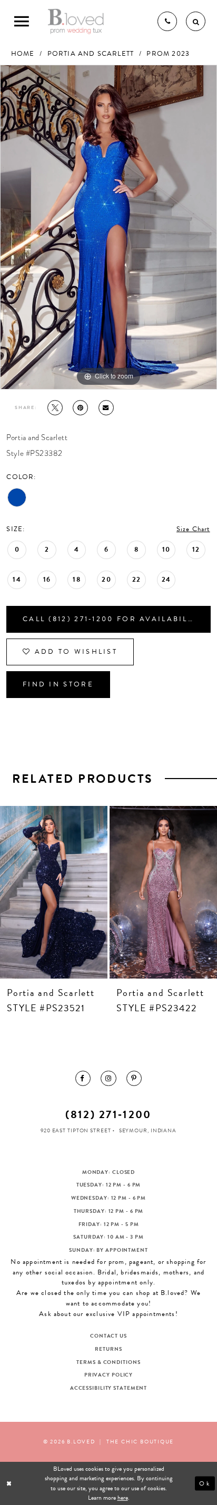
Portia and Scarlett (90, 54)
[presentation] (53, 892)
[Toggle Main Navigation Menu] (21, 21)
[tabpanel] (108, 227)
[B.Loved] (76, 21)
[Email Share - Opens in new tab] (106, 407)
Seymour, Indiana (147, 1130)
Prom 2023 (168, 54)
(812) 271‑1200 (108, 1114)
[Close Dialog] (10, 1483)
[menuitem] (83, 1078)
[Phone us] (167, 21)
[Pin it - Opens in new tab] (80, 407)
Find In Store (58, 684)
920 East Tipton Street (76, 1130)
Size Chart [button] (193, 529)
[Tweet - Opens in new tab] (55, 407)
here (122, 1497)
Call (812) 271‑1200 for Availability (112, 619)
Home (23, 54)
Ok (204, 1483)
